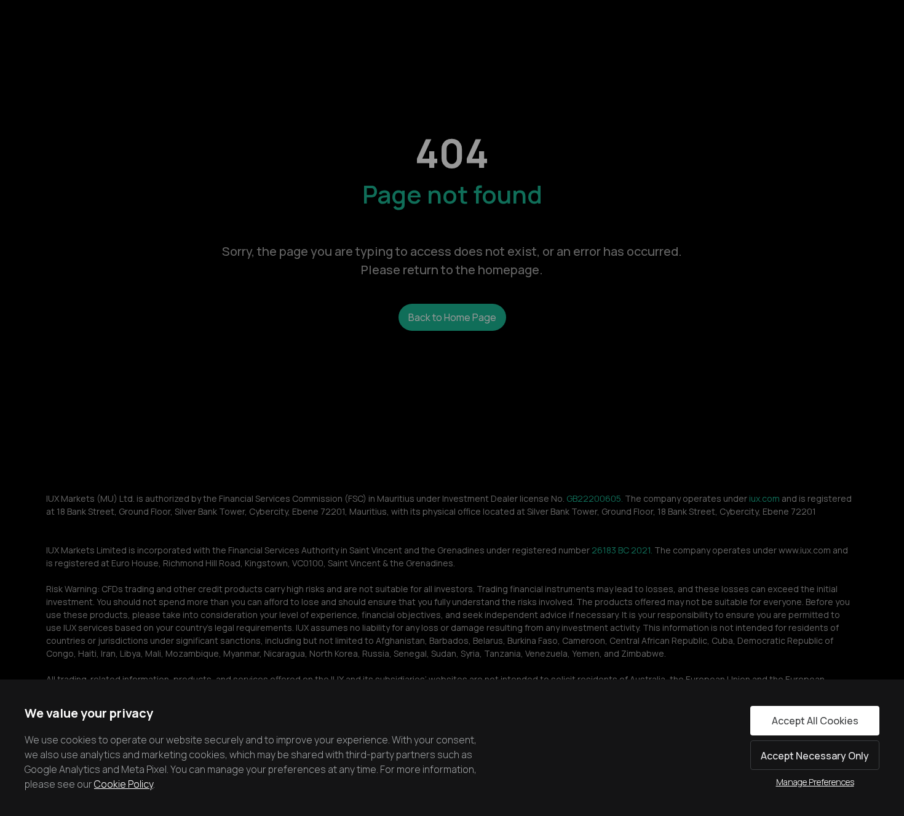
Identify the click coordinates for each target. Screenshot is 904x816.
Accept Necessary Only (815, 756)
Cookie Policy (123, 784)
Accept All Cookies (815, 720)
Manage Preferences (815, 782)
